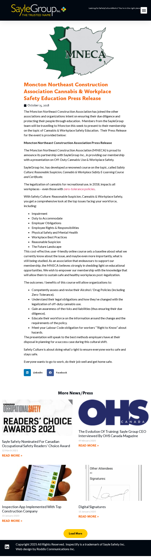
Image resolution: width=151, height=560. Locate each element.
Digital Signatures (92, 507)
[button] (144, 10)
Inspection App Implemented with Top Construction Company (31, 509)
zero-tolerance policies (79, 189)
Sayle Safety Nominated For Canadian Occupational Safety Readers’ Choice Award (36, 443)
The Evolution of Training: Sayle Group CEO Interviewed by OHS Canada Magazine (112, 433)
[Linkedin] (7, 547)
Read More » (12, 455)
